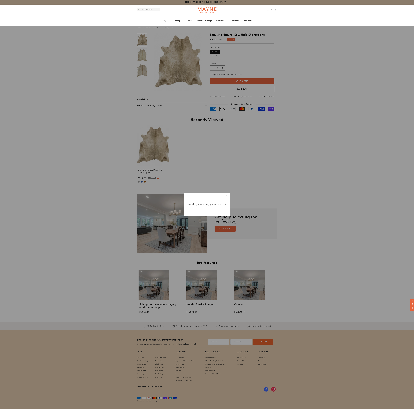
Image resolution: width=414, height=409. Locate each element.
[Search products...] (139, 9)
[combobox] (148, 9)
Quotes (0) (412, 305)
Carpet (189, 21)
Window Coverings (204, 21)
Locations (247, 21)
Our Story (235, 21)
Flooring (177, 21)
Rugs (165, 21)
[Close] (167, 10)
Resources (220, 21)
